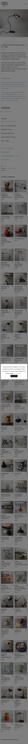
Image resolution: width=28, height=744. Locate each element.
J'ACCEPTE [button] (14, 376)
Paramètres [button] (18, 373)
